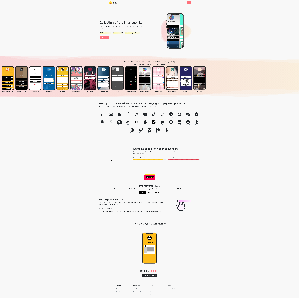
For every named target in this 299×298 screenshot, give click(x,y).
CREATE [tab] (142, 192)
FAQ (151, 294)
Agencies (135, 288)
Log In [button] (189, 2)
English (183, 2)
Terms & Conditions (172, 288)
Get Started (153, 288)
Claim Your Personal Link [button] (149, 275)
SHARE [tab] (149, 192)
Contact (118, 288)
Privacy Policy (171, 291)
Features (152, 291)
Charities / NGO (137, 291)
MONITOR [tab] (156, 192)
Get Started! (104, 37)
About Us (118, 291)
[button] (112, 2)
